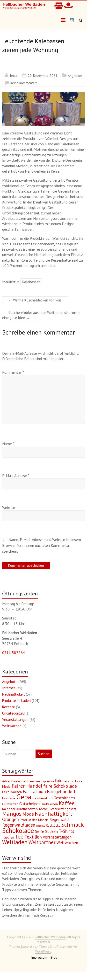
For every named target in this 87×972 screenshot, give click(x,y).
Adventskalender (14, 781)
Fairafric (68, 781)
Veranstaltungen (15, 719)
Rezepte (8, 707)
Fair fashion (34, 791)
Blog (54, 957)
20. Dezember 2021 (42, 75)
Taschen (8, 837)
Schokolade (18, 830)
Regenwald (59, 819)
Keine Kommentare (24, 83)
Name (8, 443)
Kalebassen (31, 281)
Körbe (43, 809)
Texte (13, 75)
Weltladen (15, 842)
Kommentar (13, 372)
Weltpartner (42, 842)
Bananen (34, 781)
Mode (28, 814)
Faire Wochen (12, 792)
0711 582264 (13, 652)
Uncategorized (13, 713)
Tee (19, 836)
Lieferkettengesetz (62, 809)
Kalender (8, 809)
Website (8, 507)
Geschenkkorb (42, 798)
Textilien (33, 837)
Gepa (23, 796)
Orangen (10, 819)
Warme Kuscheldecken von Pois (35, 300)
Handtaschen (48, 804)
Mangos (12, 813)
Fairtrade (8, 798)
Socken (51, 831)
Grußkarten (10, 804)
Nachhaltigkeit (13, 694)
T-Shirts (66, 831)
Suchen (43, 753)
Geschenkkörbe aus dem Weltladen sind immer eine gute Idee (41, 315)
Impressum (39, 957)
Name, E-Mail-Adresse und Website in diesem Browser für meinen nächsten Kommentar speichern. (41, 545)
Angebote (75, 75)
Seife (39, 831)
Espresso (47, 781)
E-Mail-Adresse (15, 475)
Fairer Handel (27, 786)
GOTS (72, 798)
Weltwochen (12, 726)
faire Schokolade (60, 786)
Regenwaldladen (18, 825)
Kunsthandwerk (27, 809)
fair (58, 781)
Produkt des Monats (34, 820)
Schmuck (72, 824)
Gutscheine (28, 803)
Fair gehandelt (61, 791)
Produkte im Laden (16, 700)
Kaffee (66, 803)
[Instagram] (71, 20)
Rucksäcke (53, 825)
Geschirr (61, 798)
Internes (8, 688)
